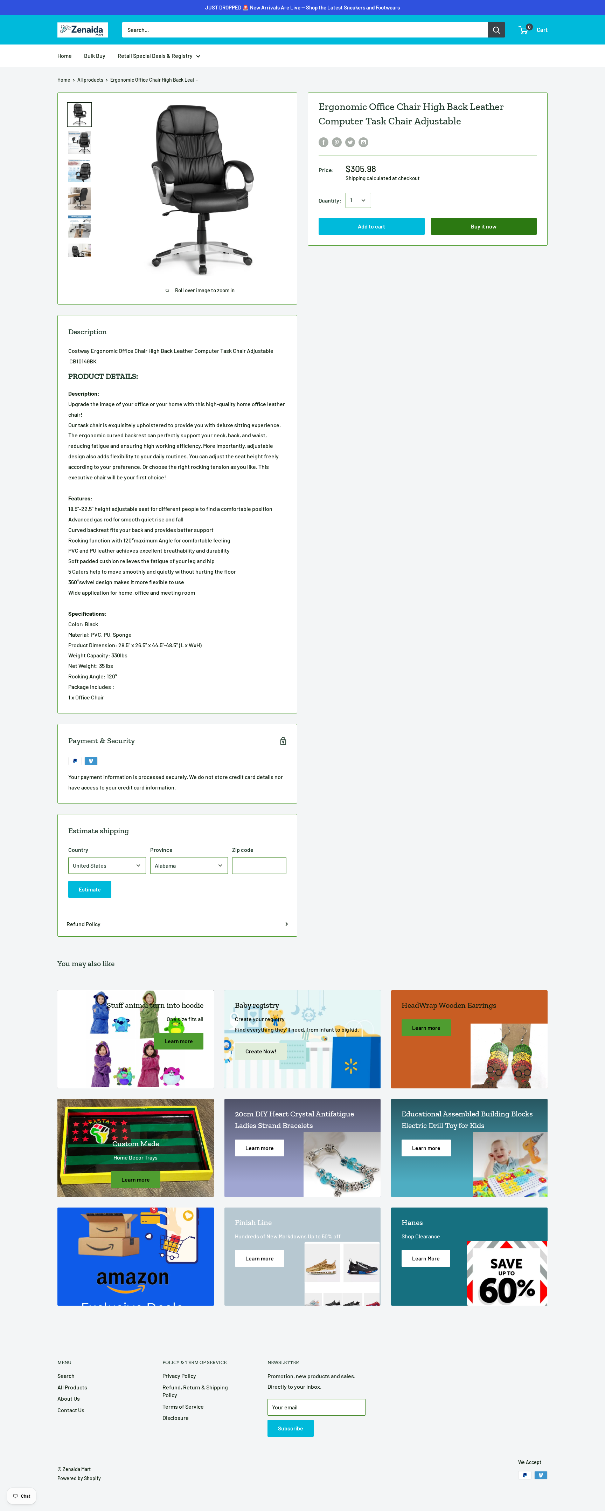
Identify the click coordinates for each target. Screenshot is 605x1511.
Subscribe (290, 1428)
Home (64, 55)
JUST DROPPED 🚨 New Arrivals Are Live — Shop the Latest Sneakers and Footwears (302, 7)
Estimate (90, 889)
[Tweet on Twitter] (350, 141)
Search (66, 1375)
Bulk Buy (94, 55)
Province (161, 849)
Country (78, 849)
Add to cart (371, 226)
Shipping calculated (368, 178)
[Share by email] (363, 141)
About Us (68, 1398)
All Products (72, 1387)
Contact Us (70, 1410)
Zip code (242, 849)
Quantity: (330, 200)
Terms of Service (183, 1406)
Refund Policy (83, 924)
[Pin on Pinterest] (337, 141)
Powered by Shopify (79, 1478)
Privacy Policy (179, 1375)
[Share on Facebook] (323, 141)
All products (90, 80)
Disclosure (175, 1417)
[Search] (496, 29)
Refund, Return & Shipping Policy (195, 1391)
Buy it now (483, 226)
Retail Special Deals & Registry (155, 55)
